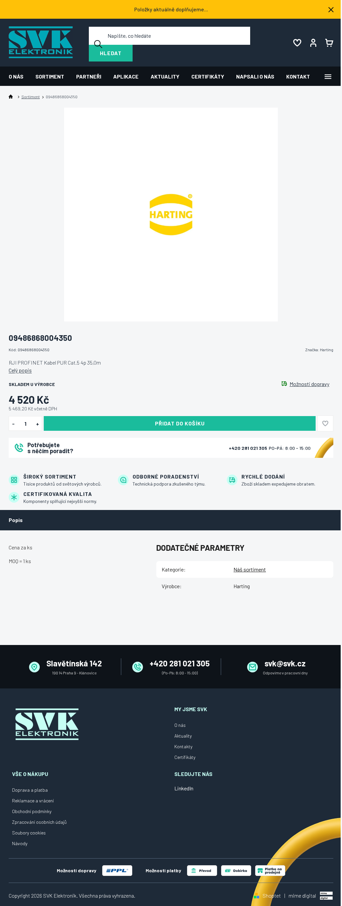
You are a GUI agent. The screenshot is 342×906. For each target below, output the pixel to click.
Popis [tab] (16, 520)
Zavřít (45, 467)
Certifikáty (184, 757)
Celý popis (20, 370)
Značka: (319, 349)
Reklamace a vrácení (33, 800)
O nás (180, 725)
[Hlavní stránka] (12, 96)
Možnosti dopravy (309, 384)
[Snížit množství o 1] (13, 423)
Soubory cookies (29, 832)
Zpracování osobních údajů (39, 822)
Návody (19, 843)
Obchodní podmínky (31, 811)
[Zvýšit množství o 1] (37, 423)
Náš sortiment (249, 569)
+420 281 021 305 (248, 448)
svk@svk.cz (285, 663)
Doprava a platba (30, 790)
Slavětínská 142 (74, 663)
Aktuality (183, 736)
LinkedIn (183, 788)
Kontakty (183, 746)
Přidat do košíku (180, 423)
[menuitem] (19, 76)
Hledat (111, 53)
